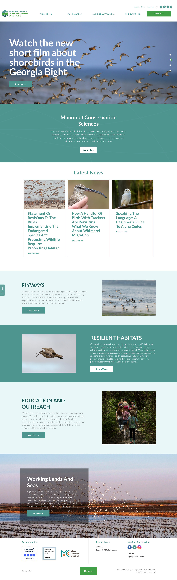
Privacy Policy (27, 571)
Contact (151, 7)
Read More (38, 513)
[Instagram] (168, 7)
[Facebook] (161, 7)
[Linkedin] (164, 7)
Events (136, 7)
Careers (99, 546)
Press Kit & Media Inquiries (106, 550)
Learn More (88, 150)
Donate (159, 13)
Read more (20, 84)
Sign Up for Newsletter (136, 557)
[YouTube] (171, 7)
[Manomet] (15, 13)
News (143, 7)
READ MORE (33, 253)
